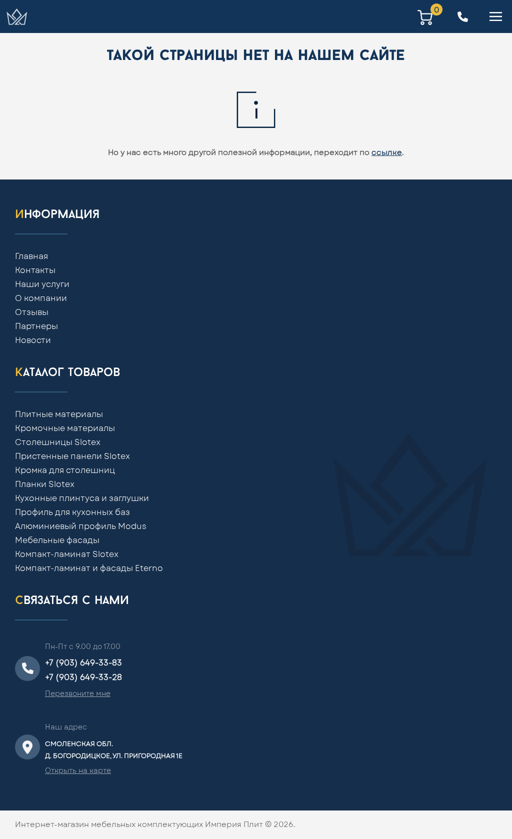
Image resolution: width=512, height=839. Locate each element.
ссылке (387, 152)
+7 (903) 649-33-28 (83, 678)
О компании (41, 298)
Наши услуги (42, 284)
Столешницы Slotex (57, 442)
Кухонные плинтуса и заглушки (82, 498)
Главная (31, 256)
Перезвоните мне (77, 694)
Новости (33, 340)
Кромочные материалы (65, 428)
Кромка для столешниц (65, 470)
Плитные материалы (59, 414)
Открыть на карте (78, 771)
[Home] (16, 16)
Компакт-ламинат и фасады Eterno (89, 568)
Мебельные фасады (57, 540)
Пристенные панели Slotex (72, 456)
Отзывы (31, 312)
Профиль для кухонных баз (72, 512)
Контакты (35, 270)
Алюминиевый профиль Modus (80, 526)
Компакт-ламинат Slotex (66, 554)
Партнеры (36, 326)
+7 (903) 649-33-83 (83, 663)
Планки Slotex (44, 484)
